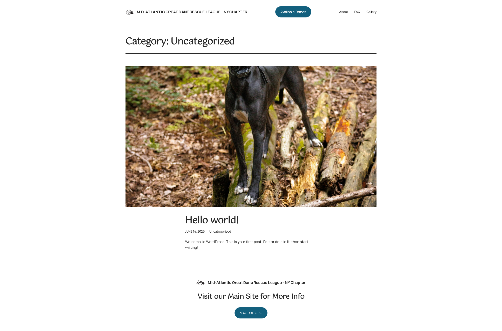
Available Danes (293, 11)
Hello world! (211, 220)
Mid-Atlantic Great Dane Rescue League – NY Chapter (192, 12)
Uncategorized (220, 231)
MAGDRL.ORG (251, 312)
